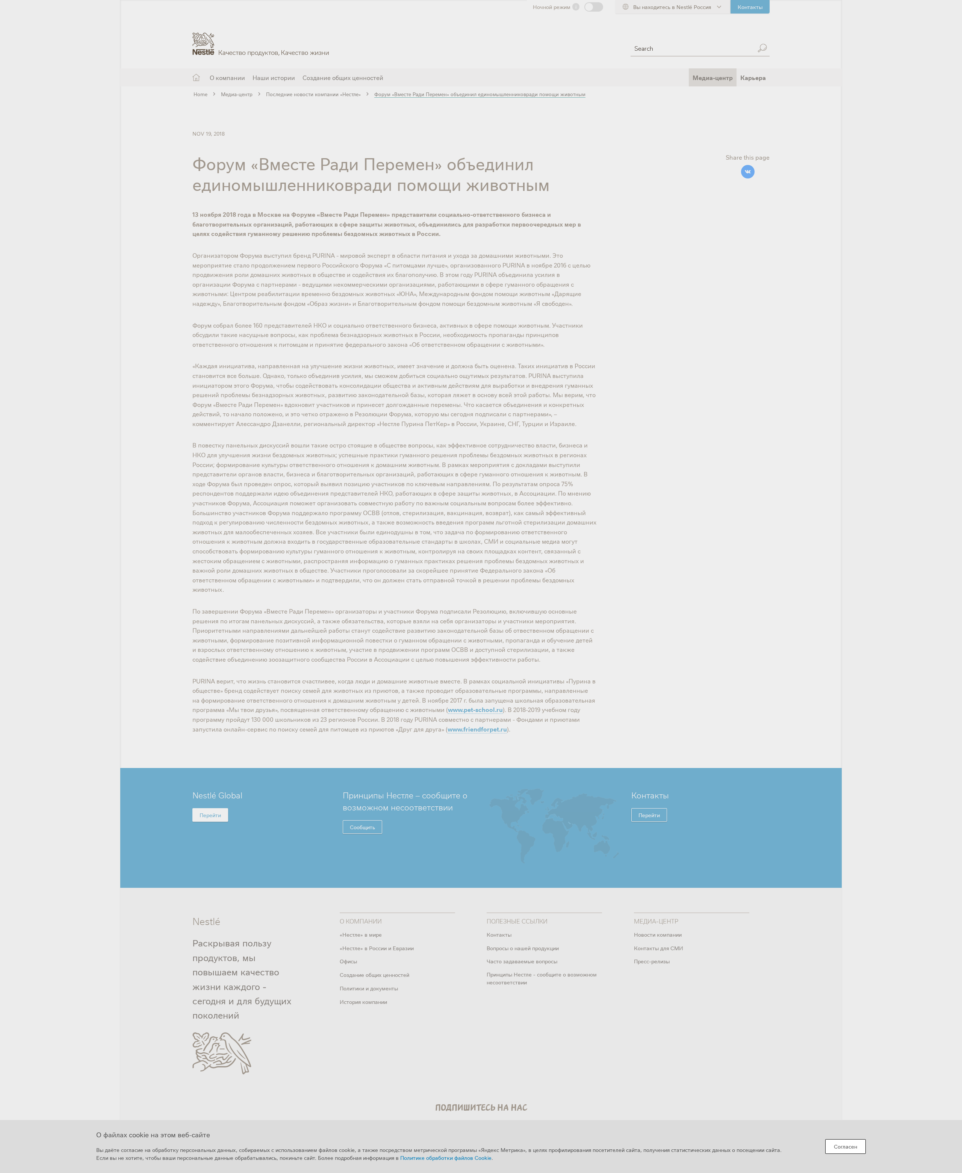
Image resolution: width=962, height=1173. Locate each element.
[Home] (260, 38)
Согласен (845, 1146)
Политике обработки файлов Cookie (446, 1157)
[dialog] (481, 1146)
